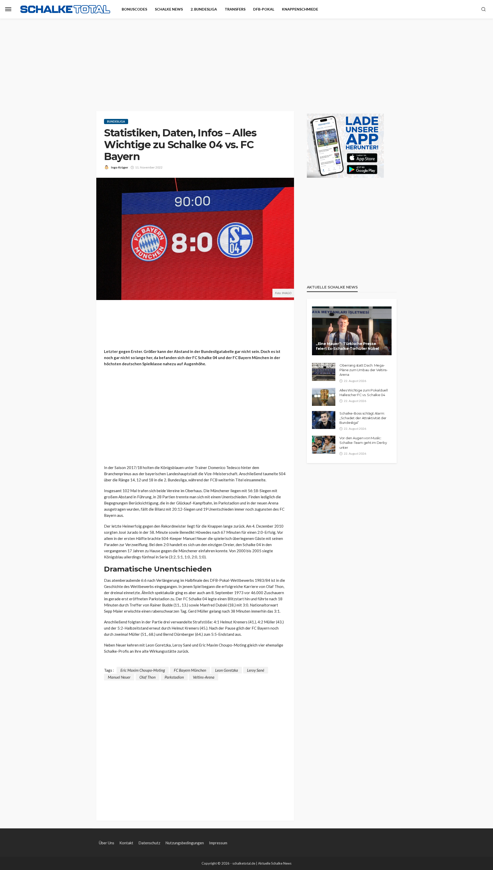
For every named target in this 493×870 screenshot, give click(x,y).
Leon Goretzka (226, 670)
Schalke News (169, 9)
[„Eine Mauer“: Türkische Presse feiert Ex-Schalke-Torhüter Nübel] (352, 330)
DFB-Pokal (263, 9)
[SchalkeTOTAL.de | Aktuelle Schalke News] (65, 9)
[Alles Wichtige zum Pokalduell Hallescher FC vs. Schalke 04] (323, 397)
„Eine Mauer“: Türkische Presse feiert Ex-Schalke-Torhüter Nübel (347, 346)
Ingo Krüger (119, 167)
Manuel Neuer (119, 677)
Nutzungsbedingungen (184, 842)
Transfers (235, 9)
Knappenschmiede (300, 9)
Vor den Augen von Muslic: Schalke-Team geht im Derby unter (363, 442)
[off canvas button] (8, 9)
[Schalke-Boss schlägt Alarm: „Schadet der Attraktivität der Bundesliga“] (323, 420)
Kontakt (126, 842)
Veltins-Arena (203, 677)
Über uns (106, 842)
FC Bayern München (190, 670)
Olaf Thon (147, 677)
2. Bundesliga (204, 9)
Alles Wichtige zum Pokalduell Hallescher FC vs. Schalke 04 (363, 392)
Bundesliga (116, 121)
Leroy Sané (255, 670)
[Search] (483, 9)
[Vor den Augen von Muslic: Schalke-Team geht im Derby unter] (323, 445)
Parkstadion (174, 677)
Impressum (218, 842)
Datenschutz (149, 842)
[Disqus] (195, 744)
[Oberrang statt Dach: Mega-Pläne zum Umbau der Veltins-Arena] (323, 372)
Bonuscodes (134, 9)
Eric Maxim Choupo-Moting (142, 670)
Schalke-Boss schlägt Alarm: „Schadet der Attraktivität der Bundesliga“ (362, 418)
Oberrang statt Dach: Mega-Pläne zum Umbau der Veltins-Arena (363, 370)
